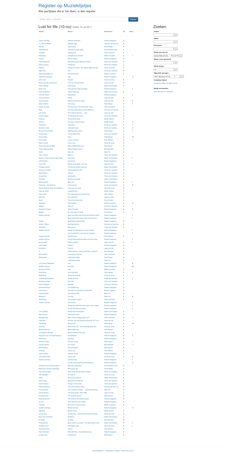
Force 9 (70, 248)
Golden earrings (44, 359)
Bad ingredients (73, 224)
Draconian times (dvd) (75, 49)
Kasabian (42, 203)
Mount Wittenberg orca (76, 146)
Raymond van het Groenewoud (50, 335)
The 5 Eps (71, 104)
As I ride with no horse (75, 212)
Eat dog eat (72, 52)
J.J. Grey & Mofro (45, 43)
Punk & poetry (73, 272)
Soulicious (71, 161)
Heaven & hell (73, 353)
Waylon (41, 206)
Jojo (69, 77)
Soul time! (71, 158)
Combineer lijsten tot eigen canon (165, 83)
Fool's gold (43, 140)
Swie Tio (107, 152)
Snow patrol (43, 242)
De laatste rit (72, 335)
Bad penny (71, 227)
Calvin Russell (44, 107)
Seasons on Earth (74, 275)
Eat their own (72, 236)
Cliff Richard (43, 161)
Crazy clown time (74, 134)
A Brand (42, 350)
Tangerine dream (45, 209)
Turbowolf (42, 125)
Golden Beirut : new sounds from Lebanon (83, 251)
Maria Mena (43, 173)
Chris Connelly (44, 40)
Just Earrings (72, 359)
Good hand (43, 314)
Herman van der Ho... (111, 43)
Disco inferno (43, 104)
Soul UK (71, 281)
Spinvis (41, 122)
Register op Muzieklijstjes (64, 5)
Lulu (69, 263)
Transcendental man (75, 170)
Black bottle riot (44, 329)
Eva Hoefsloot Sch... (111, 49)
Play (69, 269)
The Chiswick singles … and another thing (83, 389)
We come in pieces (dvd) (76, 405)
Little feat (42, 320)
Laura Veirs (43, 414)
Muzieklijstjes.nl (98, 450)
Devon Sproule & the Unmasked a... (51, 188)
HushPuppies (44, 293)
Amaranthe (43, 176)
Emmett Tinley (44, 341)
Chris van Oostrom (110, 61)
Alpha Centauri (73, 209)
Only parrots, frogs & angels (77, 89)
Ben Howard (43, 347)
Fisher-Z (71, 245)
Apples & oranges (74, 179)
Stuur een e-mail (127, 450)
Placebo (42, 405)
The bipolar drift (73, 293)
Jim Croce (42, 113)
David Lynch (43, 134)
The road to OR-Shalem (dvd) (78, 399)
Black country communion (48, 83)
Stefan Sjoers (109, 119)
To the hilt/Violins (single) (77, 308)
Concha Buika (44, 344)
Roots (70, 98)
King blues (42, 272)
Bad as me (71, 323)
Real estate (43, 137)
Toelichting (109, 450)
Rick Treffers (108, 140)
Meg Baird (42, 275)
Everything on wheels (75, 55)
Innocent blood (73, 73)
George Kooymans (45, 77)
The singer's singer (74, 299)
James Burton (44, 393)
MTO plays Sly (73, 368)
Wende (41, 46)
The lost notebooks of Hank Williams (81, 110)
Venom (41, 58)
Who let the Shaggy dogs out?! (78, 317)
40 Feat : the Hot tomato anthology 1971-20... (84, 320)
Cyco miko (42, 194)
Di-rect (41, 402)
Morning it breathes (74, 365)
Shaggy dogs (43, 317)
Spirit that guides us (46, 73)
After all (70, 206)
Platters (41, 67)
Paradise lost (43, 49)
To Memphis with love (75, 116)
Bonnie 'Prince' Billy (46, 131)
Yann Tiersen (43, 155)
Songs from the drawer (76, 311)
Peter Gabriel (43, 86)
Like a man (72, 143)
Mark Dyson (108, 341)
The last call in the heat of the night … (81, 107)
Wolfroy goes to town (75, 131)
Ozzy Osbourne (44, 61)
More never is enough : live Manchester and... (84, 423)
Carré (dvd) (72, 46)
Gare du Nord (44, 191)
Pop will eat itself (45, 371)
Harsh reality (43, 353)
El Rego (42, 420)
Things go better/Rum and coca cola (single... (84, 305)
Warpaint (42, 296)
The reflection (72, 197)
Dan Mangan (43, 374)
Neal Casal (43, 380)
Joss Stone (43, 290)
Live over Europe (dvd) (76, 83)
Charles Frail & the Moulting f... (50, 365)
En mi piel (71, 344)
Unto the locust (73, 128)
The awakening (73, 287)
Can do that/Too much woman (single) (81, 233)
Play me (71, 152)
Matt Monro (43, 299)
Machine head (44, 128)
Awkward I (42, 55)
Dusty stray (43, 257)
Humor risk (71, 356)
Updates (117, 450)
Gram (41, 152)
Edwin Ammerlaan (110, 86)
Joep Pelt (42, 164)
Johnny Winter (44, 98)
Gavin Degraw (44, 284)
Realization (72, 95)
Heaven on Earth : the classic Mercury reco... (83, 67)
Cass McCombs (44, 356)
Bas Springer (109, 149)
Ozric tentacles (44, 92)
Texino (70, 429)
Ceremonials (72, 185)
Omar (41, 377)
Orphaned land (44, 399)
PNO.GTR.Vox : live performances (80, 432)
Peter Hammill (44, 432)
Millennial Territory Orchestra (49, 368)
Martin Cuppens (110, 73)
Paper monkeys (73, 92)
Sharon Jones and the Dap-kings (50, 158)
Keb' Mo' (42, 197)
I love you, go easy (74, 188)
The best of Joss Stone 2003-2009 (80, 290)
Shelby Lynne (44, 426)
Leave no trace (73, 140)
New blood (71, 86)
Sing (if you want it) (74, 377)
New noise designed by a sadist (79, 371)
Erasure (41, 119)
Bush (41, 200)
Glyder (41, 221)
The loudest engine (74, 396)
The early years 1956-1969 (77, 393)
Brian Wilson (43, 254)
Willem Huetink (109, 55)
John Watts (43, 245)
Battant (41, 212)
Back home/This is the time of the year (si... (83, 218)
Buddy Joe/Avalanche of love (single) (81, 230)
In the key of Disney (75, 254)
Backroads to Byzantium (76, 221)
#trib (40, 110)
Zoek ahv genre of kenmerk (163, 91)
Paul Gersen (108, 200)
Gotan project (43, 383)
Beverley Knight (44, 281)
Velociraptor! (72, 203)
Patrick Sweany (44, 386)
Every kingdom (73, 347)
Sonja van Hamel (45, 170)
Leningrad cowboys (46, 332)
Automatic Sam (44, 429)
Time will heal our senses (77, 402)
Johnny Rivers (44, 95)
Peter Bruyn (108, 104)
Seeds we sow (73, 278)
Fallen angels (72, 58)
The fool (71, 296)
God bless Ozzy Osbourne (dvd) (79, 61)
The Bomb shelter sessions (77, 167)
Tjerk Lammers (109, 52)
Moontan (71, 266)
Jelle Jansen (108, 194)
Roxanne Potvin (44, 269)
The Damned (43, 389)
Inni (69, 70)
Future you (71, 350)
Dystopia (71, 338)
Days (69, 137)
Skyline (70, 155)
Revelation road (73, 426)
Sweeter (71, 284)
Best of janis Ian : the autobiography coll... (82, 326)
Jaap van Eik (108, 83)
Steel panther (43, 182)
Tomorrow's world (74, 119)
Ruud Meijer (108, 46)
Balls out (71, 182)
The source (72, 302)
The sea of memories (75, 200)
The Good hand (73, 314)
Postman (42, 179)
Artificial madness (74, 40)
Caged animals (44, 236)
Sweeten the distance (75, 380)
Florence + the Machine (47, 185)
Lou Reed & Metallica (46, 263)
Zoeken (133, 19)
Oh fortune (71, 374)
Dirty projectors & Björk (47, 146)
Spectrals (42, 227)
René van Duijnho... (111, 64)
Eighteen (71, 417)
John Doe (42, 80)
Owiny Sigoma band (46, 149)
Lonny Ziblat (43, 311)
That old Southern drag (76, 386)
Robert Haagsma (110, 40)
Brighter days (72, 43)
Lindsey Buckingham (46, 278)
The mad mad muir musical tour (79, 194)
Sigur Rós (42, 70)
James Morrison (44, 287)
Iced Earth (42, 338)
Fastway (42, 52)
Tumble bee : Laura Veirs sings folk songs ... (83, 414)
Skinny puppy (44, 64)
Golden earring (44, 215)
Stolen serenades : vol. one (77, 164)
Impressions (72, 435)
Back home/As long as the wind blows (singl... (84, 215)
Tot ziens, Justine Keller (76, 122)
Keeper (70, 80)
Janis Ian (42, 326)
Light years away (74, 257)
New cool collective (46, 417)
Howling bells (44, 396)
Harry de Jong (109, 80)
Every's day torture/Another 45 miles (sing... (83, 239)
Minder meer (72, 411)
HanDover (71, 64)
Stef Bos (42, 411)
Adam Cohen (43, 143)
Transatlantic (43, 423)
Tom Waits (42, 323)
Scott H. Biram (44, 224)
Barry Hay (42, 89)
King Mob (42, 248)
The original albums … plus (77, 113)
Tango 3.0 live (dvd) (75, 383)
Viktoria (70, 173)
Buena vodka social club (76, 332)
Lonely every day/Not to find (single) (80, 362)
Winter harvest (73, 408)
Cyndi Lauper (44, 116)
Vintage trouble (44, 167)
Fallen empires (73, 242)
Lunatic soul (43, 435)
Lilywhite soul (72, 191)
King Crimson (44, 101)
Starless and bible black (76, 101)
